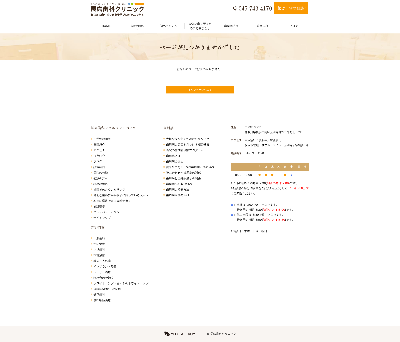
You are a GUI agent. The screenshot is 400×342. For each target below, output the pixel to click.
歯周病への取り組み (179, 184)
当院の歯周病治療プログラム (185, 150)
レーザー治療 (102, 272)
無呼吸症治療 (102, 300)
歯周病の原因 (174, 161)
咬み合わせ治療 (103, 277)
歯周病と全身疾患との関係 (183, 178)
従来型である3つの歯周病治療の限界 (190, 167)
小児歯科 (99, 249)
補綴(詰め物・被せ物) (107, 289)
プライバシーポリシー (107, 212)
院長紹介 (99, 155)
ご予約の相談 (102, 139)
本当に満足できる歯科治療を (112, 200)
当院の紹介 (137, 26)
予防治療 (99, 244)
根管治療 (99, 255)
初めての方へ (168, 26)
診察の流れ (100, 184)
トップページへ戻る (200, 89)
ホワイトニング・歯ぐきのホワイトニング (120, 283)
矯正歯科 (99, 294)
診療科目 (99, 167)
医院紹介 (99, 144)
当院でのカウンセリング (109, 189)
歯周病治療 (231, 26)
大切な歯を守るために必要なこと (200, 26)
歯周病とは (173, 155)
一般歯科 (99, 238)
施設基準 (99, 206)
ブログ (293, 26)
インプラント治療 (105, 266)
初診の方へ (100, 178)
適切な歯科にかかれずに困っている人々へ (120, 195)
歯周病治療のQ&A (178, 195)
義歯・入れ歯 (102, 260)
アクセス (99, 150)
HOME (106, 26)
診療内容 (262, 26)
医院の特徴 (100, 172)
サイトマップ (102, 217)
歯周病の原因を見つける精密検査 (188, 144)
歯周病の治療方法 (177, 189)
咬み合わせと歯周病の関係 (183, 172)
